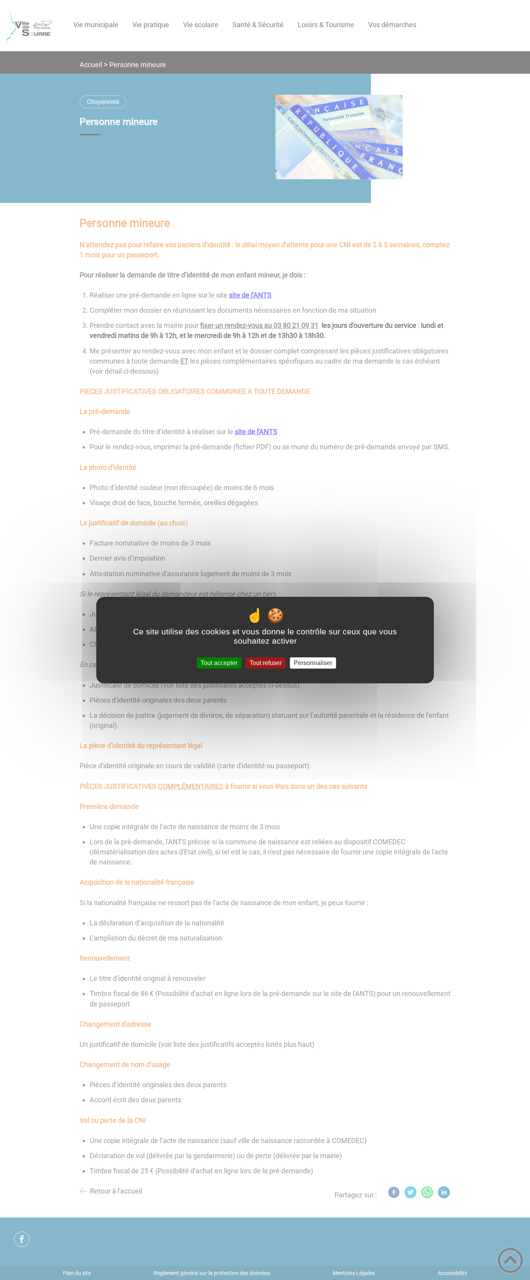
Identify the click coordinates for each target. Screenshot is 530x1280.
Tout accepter (219, 663)
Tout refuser (265, 663)
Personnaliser (313, 663)
